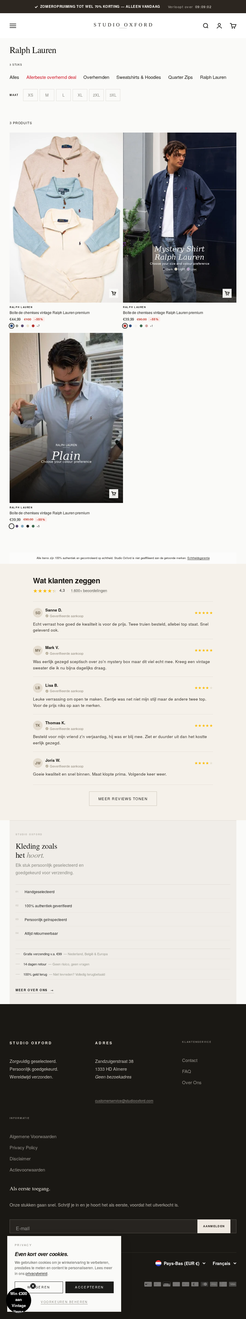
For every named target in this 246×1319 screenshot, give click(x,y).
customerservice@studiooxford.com (124, 1100)
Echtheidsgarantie (199, 558)
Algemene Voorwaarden (33, 1136)
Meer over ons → (35, 990)
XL (80, 95)
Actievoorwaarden (27, 1169)
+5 (38, 526)
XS (30, 95)
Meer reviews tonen (123, 798)
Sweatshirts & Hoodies (138, 77)
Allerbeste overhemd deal (51, 77)
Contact (189, 1060)
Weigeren (38, 1287)
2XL (96, 95)
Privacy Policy (24, 1147)
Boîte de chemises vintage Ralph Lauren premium (49, 312)
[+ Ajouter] (113, 293)
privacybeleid (36, 1273)
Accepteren (89, 1287)
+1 (151, 326)
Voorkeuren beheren (64, 1302)
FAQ (186, 1071)
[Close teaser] (33, 1286)
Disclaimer (20, 1158)
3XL (113, 95)
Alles (14, 77)
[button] (18, 1300)
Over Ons (192, 1082)
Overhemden (96, 77)
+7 (38, 326)
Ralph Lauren (213, 77)
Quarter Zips (180, 77)
